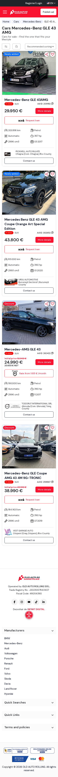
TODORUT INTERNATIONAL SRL (37, 403)
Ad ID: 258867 (44, 482)
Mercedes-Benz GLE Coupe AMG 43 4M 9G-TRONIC (26, 475)
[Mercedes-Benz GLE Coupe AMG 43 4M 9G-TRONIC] (29, 446)
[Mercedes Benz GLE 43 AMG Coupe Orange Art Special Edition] (29, 192)
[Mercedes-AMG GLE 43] (29, 322)
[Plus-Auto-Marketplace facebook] (14, 602)
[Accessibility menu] (29, 615)
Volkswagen (10, 653)
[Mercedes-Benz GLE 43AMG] (29, 72)
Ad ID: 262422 (44, 353)
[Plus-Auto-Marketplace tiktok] (36, 602)
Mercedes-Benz (32, 21)
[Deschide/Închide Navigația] (5, 12)
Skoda (7, 678)
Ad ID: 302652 (44, 232)
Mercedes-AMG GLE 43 (23, 349)
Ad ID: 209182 (44, 103)
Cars (16, 21)
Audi (6, 648)
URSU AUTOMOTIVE (28, 279)
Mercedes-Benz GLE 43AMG (26, 100)
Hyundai (8, 693)
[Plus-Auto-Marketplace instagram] (22, 602)
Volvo (7, 673)
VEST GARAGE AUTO (23, 530)
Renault (8, 663)
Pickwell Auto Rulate (28, 151)
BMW (7, 638)
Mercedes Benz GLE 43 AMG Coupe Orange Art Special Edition (26, 224)
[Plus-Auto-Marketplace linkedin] (43, 602)
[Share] (46, 54)
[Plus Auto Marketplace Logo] (22, 12)
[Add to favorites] (52, 54)
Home (6, 21)
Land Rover (10, 688)
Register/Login (33, 3)
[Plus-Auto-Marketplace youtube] (29, 602)
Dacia (7, 683)
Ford (6, 668)
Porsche (9, 658)
